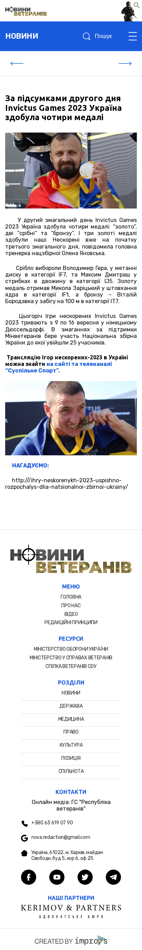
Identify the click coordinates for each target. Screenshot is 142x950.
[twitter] (85, 878)
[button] (136, 6)
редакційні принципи (71, 623)
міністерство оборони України (71, 649)
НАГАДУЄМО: (30, 465)
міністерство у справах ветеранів (71, 658)
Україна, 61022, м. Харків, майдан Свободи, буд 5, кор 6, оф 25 (67, 855)
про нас (70, 606)
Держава (70, 706)
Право (71, 732)
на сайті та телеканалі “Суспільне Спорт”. (58, 367)
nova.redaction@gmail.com (60, 837)
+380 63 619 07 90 (52, 823)
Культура (71, 745)
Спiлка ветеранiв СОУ (70, 666)
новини (21, 36)
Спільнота (71, 771)
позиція (71, 758)
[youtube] (56, 878)
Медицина (71, 719)
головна (71, 597)
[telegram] (113, 878)
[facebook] (28, 878)
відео (71, 614)
